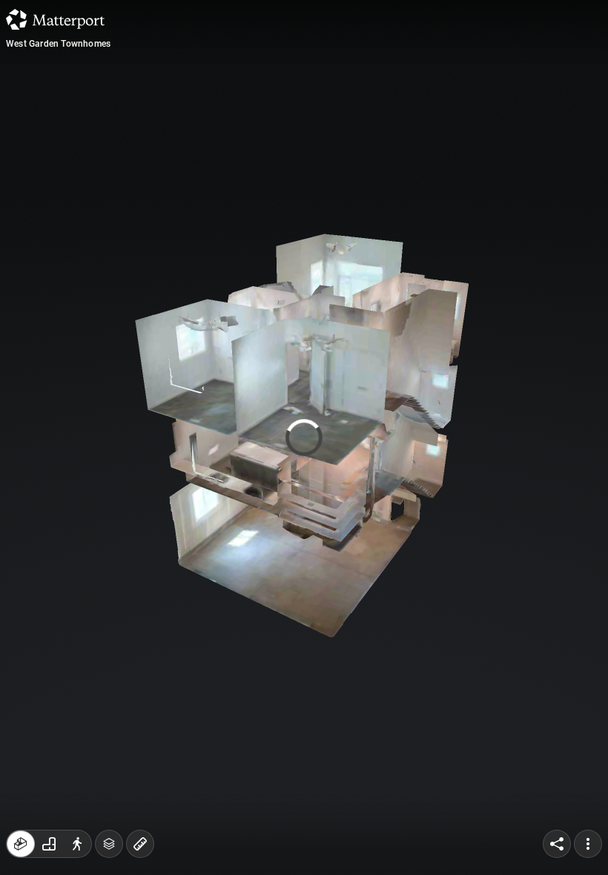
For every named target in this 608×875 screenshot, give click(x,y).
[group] (49, 844)
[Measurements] (140, 844)
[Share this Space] (557, 844)
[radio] (21, 844)
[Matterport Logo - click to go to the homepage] (55, 19)
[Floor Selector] (109, 844)
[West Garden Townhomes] (304, 437)
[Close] (433, 126)
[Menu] (588, 844)
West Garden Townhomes (58, 44)
